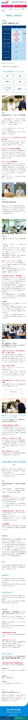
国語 (20, 75)
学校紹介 (11, 9)
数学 (20, 81)
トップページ (5, 9)
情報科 (7, 81)
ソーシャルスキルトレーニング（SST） (7, 89)
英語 (7, 75)
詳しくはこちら (13, 391)
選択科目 (20, 88)
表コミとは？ (17, 9)
